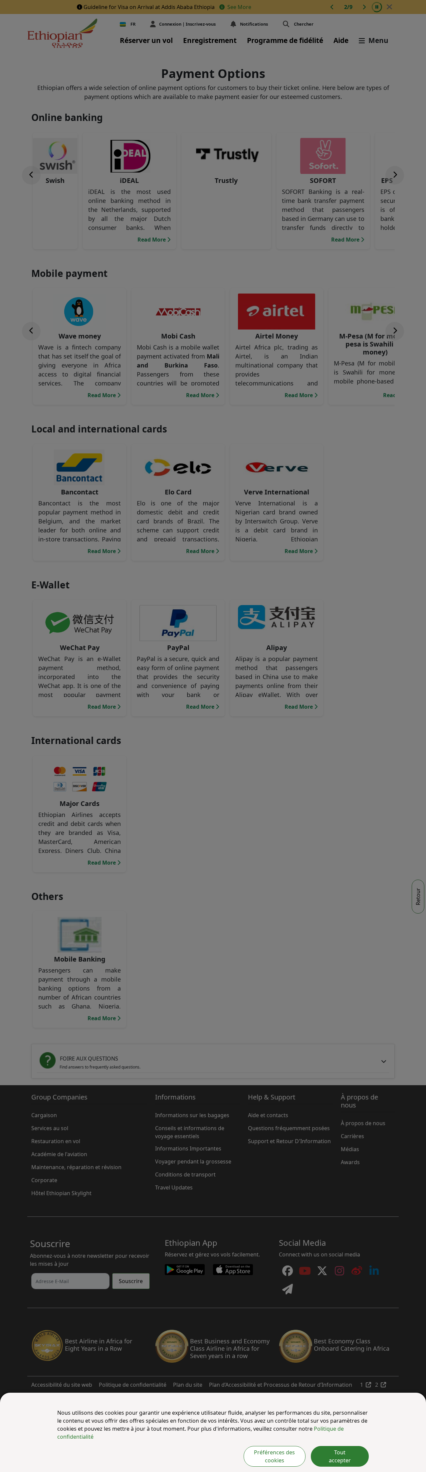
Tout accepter (340, 1456)
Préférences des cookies (274, 1456)
